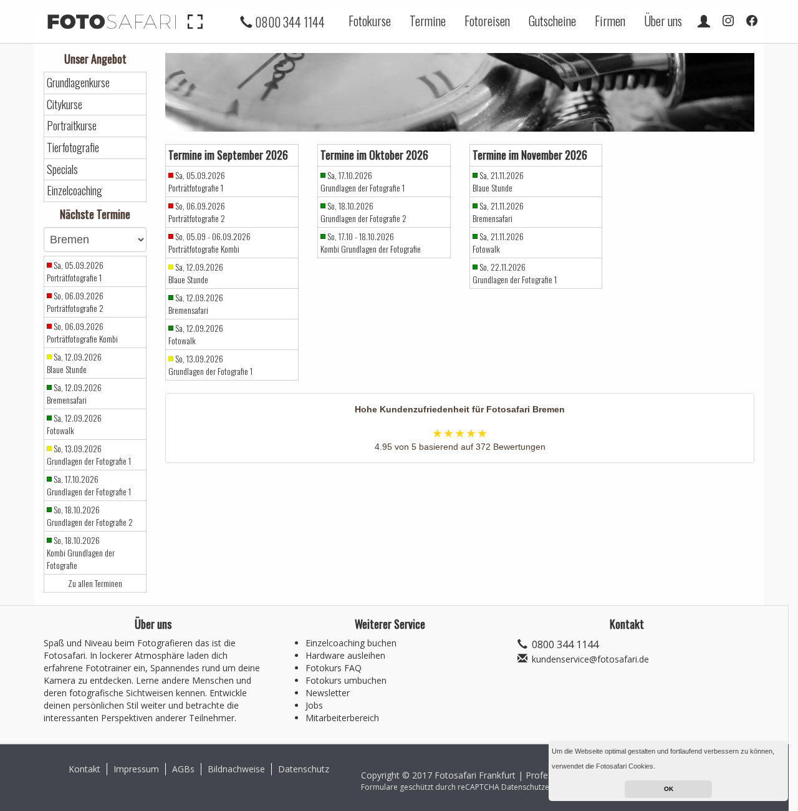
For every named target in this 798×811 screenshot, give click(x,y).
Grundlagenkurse (78, 82)
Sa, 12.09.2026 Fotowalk (74, 424)
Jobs (314, 705)
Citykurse (64, 104)
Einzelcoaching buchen (351, 643)
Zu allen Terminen (95, 583)
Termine (428, 20)
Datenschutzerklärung (540, 787)
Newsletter (327, 693)
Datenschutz (303, 769)
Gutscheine (552, 20)
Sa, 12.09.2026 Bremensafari (74, 393)
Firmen (610, 20)
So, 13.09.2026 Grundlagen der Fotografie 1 (89, 454)
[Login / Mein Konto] (703, 20)
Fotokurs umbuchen (346, 680)
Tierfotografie (73, 147)
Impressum (136, 769)
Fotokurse (370, 20)
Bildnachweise (236, 769)
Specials (62, 169)
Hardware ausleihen (345, 655)
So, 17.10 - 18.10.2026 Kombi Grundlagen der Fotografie (370, 242)
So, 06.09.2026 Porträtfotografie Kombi (82, 332)
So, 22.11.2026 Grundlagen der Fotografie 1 (515, 273)
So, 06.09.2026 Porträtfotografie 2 (75, 301)
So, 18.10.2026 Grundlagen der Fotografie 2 (90, 515)
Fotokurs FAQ (333, 668)
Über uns (663, 20)
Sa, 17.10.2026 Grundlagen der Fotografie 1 (89, 485)
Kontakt (84, 769)
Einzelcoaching (74, 190)
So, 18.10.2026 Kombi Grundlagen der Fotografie (81, 552)
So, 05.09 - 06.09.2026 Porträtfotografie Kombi (209, 242)
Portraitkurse (72, 126)
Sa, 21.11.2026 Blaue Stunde (498, 181)
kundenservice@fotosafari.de (590, 659)
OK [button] (668, 788)
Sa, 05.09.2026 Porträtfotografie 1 (75, 271)
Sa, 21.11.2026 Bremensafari (498, 212)
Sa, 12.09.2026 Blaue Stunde (74, 363)
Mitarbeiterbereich (342, 718)
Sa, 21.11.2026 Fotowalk (498, 242)
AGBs (183, 769)
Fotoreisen (487, 20)
